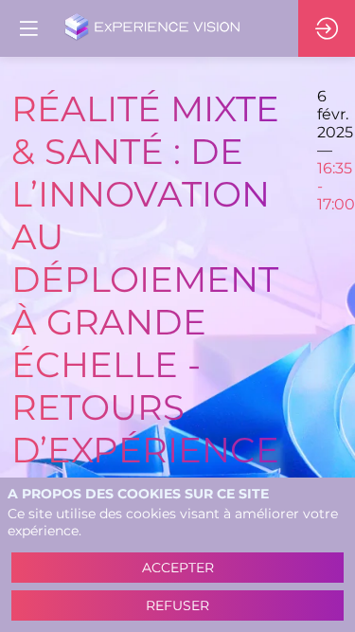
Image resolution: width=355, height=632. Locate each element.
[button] (28, 28)
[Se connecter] (326, 28)
